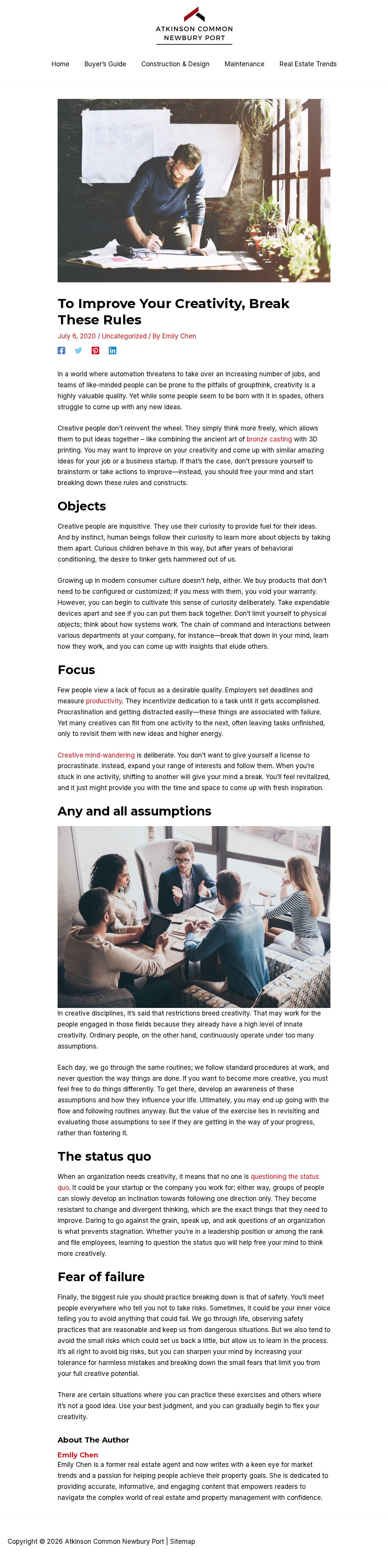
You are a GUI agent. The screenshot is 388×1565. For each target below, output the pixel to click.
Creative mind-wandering (96, 755)
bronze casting (269, 439)
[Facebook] (61, 350)
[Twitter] (78, 350)
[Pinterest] (95, 350)
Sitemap (182, 1541)
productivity (104, 701)
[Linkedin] (112, 350)
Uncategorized (124, 336)
